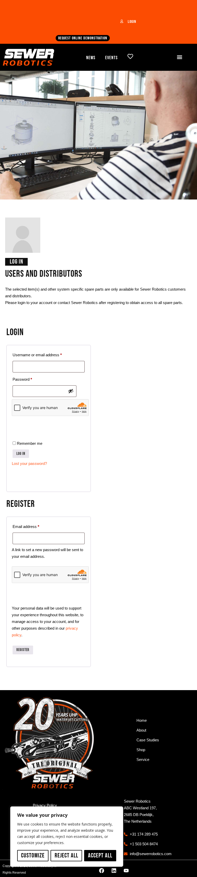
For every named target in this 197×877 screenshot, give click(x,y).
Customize (33, 855)
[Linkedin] (113, 870)
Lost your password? (29, 463)
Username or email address (45, 354)
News (90, 57)
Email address (33, 526)
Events (111, 57)
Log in (20, 453)
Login (132, 21)
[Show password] (71, 391)
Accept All (100, 855)
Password (30, 378)
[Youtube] (126, 870)
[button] (179, 57)
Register (22, 649)
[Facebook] (101, 870)
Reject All (66, 855)
